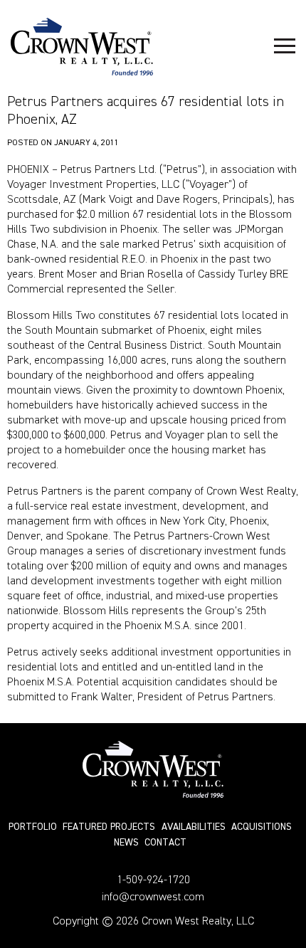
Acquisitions (261, 827)
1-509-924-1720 (153, 880)
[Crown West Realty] (82, 46)
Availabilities (194, 827)
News (126, 843)
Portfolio (33, 827)
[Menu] (284, 46)
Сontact (165, 843)
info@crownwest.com (153, 897)
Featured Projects (109, 827)
